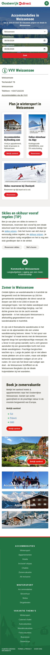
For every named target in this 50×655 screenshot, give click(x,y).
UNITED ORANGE (9, 649)
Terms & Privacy (25, 649)
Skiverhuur (25, 594)
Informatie (6, 651)
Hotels (25, 559)
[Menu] (46, 3)
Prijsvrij (13, 418)
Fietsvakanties (25, 633)
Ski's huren (31, 247)
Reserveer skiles (12, 247)
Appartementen (25, 555)
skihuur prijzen (36, 234)
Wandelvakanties (25, 628)
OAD (12, 422)
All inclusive (25, 577)
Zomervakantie (25, 572)
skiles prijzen (11, 231)
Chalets (25, 568)
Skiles (25, 598)
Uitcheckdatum (8, 45)
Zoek (25, 55)
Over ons (38, 649)
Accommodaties (25, 589)
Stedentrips (25, 641)
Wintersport (25, 550)
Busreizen (25, 637)
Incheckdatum (8, 37)
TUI (11, 414)
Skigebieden (25, 602)
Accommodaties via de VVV (15, 95)
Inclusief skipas (25, 563)
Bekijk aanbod (12, 153)
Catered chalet (25, 619)
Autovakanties (25, 624)
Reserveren (35, 153)
